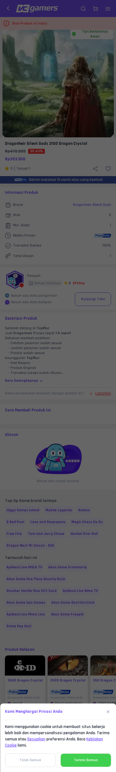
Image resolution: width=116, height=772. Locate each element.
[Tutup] (108, 711)
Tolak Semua (30, 760)
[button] (58, 386)
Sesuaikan (36, 739)
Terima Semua (86, 760)
